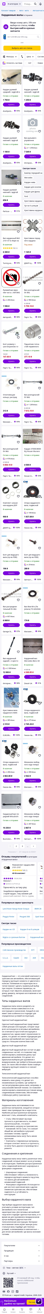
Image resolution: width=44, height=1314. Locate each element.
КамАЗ (16, 958)
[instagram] (12, 1291)
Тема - (12, 1268)
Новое (40, 63)
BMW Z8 (38, 909)
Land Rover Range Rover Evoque (16, 909)
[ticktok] (17, 1291)
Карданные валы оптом (13, 966)
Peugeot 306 (25, 916)
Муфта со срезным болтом (14, 937)
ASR (34, 958)
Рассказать (33, 1302)
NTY (32, 950)
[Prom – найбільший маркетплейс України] (4, 4)
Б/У (29, 63)
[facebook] (8, 1291)
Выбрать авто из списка (22, 48)
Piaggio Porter (8, 916)
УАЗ (25, 958)
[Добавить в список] (18, 83)
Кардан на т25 (9, 929)
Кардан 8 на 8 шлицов (29, 929)
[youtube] (3, 1291)
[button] (11, 105)
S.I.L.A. (5, 958)
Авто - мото (24, 10)
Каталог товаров (8, 10)
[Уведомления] (40, 4)
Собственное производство (14, 950)
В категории (13, 4)
